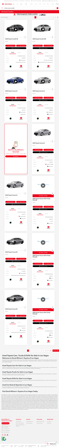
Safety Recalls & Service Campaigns (32, 446)
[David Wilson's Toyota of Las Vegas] (6, 4)
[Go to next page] (55, 17)
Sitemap (19, 445)
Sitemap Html (22, 446)
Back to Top (55, 350)
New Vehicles (18, 421)
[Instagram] (5, 435)
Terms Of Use (15, 446)
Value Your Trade (22, 45)
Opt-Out (38, 446)
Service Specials (29, 423)
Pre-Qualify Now (15, 156)
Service (28, 419)
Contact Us (6, 423)
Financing (39, 419)
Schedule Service (29, 421)
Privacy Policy (12, 446)
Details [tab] (12, 52)
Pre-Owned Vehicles (20, 423)
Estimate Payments (10, 45)
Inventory (18, 419)
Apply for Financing (40, 421)
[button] (25, 37)
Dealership (50, 419)
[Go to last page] (57, 17)
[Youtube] (7, 435)
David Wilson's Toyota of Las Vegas (5, 446)
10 (53, 17)
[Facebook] (2, 435)
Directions (49, 423)
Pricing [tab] (19, 52)
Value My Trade (39, 423)
